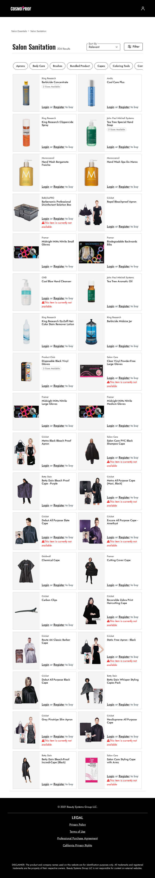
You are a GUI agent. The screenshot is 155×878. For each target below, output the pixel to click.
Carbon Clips (49, 600)
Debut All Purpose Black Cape (56, 681)
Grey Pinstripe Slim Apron (57, 719)
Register (58, 107)
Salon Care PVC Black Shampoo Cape (120, 442)
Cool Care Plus (115, 82)
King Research (49, 78)
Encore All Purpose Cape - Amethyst (122, 522)
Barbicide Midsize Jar (119, 321)
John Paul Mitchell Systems (120, 118)
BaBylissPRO (48, 198)
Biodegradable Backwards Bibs (122, 243)
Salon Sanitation (38, 31)
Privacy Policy (77, 824)
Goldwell (46, 556)
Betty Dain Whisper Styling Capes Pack (123, 681)
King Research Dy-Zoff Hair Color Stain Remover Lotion (58, 323)
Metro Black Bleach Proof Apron (56, 442)
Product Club (48, 357)
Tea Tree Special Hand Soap (120, 123)
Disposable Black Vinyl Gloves (55, 362)
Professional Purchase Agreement (77, 838)
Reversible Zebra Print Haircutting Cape (120, 601)
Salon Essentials (19, 31)
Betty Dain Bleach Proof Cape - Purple (55, 482)
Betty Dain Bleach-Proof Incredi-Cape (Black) (55, 761)
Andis (110, 78)
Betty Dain (47, 476)
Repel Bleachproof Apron (121, 201)
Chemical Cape (51, 560)
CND (44, 277)
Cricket (110, 198)
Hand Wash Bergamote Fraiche (55, 163)
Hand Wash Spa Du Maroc (122, 161)
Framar (45, 237)
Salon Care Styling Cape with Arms (121, 761)
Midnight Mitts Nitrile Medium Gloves (119, 402)
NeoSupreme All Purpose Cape (122, 721)
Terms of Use (77, 831)
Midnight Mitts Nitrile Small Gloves (58, 243)
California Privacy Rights (77, 845)
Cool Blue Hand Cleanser (56, 281)
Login (45, 107)
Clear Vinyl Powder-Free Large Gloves (121, 362)
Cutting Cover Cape (119, 560)
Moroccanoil (48, 158)
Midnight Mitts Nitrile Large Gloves (54, 402)
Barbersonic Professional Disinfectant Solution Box (56, 203)
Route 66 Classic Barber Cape (56, 641)
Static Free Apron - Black (121, 639)
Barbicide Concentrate (55, 82)
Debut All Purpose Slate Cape (56, 522)
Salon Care (112, 357)
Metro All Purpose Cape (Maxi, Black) (121, 482)
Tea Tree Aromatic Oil (119, 281)
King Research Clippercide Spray (57, 123)
